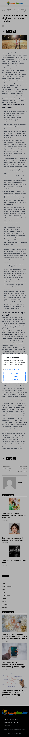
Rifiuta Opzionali (14, 376)
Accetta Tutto (14, 379)
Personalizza (14, 373)
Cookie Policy (7, 369)
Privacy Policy (15, 369)
